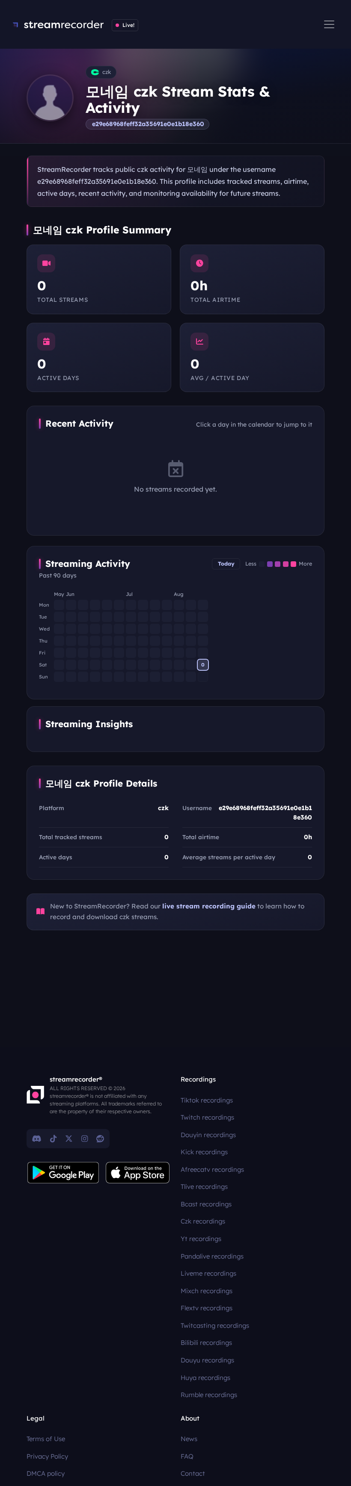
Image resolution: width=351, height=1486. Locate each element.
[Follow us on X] (69, 1138)
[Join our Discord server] (37, 1138)
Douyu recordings (207, 1360)
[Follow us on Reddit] (100, 1138)
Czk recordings (203, 1221)
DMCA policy (46, 1473)
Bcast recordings (206, 1204)
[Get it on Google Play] (63, 1172)
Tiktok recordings (207, 1100)
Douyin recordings (208, 1135)
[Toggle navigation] (329, 24)
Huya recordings (205, 1378)
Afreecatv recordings (212, 1169)
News (189, 1439)
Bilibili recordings (206, 1343)
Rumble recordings (209, 1395)
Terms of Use (46, 1439)
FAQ (187, 1456)
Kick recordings (204, 1152)
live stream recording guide (209, 906)
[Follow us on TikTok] (53, 1138)
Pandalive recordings (212, 1256)
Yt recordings (201, 1239)
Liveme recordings (208, 1273)
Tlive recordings (204, 1186)
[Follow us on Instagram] (84, 1138)
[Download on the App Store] (138, 1172)
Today (226, 563)
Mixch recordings (206, 1291)
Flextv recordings (206, 1308)
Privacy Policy (47, 1456)
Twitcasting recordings (215, 1325)
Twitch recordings (207, 1117)
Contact (193, 1473)
